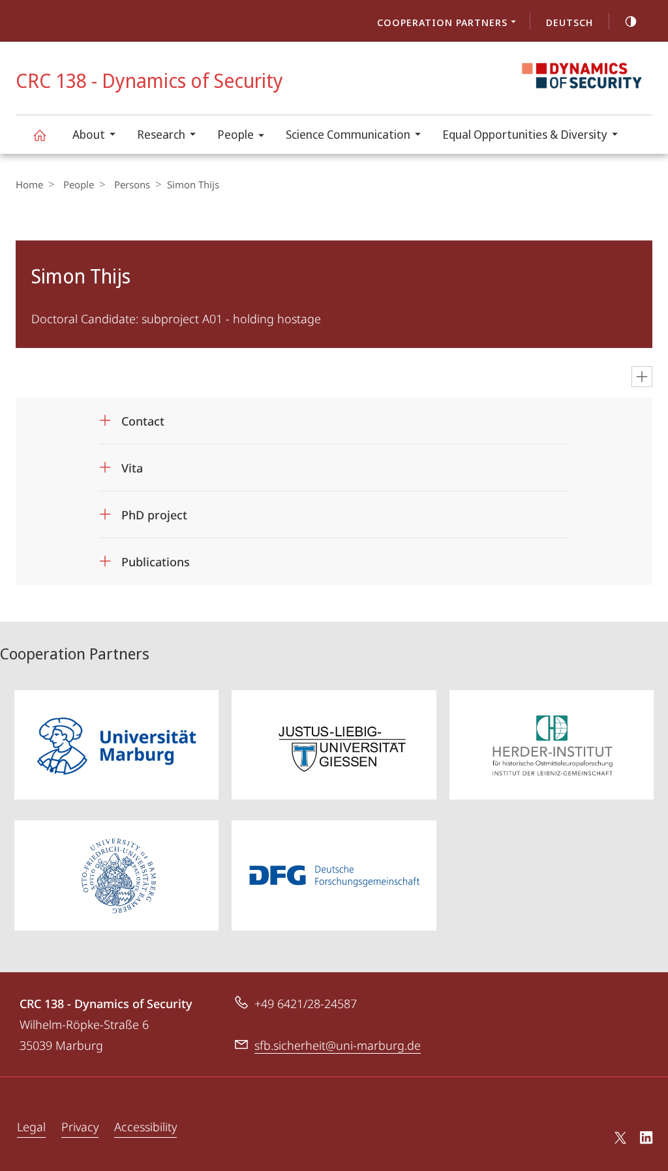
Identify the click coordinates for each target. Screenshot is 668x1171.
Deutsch (569, 22)
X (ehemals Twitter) (621, 1137)
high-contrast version (630, 21)
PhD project (154, 511)
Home (29, 184)
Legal (31, 1127)
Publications (155, 557)
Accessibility (145, 1127)
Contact (142, 417)
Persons (132, 184)
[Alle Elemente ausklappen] (641, 376)
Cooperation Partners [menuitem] (442, 22)
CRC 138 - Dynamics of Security (39, 134)
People (235, 134)
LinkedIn (647, 1139)
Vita (132, 464)
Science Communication (348, 134)
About (88, 134)
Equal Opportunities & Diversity (524, 134)
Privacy (80, 1127)
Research (161, 134)
